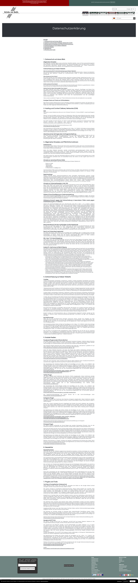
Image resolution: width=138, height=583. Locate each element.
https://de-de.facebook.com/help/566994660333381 (56, 371)
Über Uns (120, 558)
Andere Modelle (94, 567)
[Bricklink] (130, 575)
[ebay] (128, 575)
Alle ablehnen (126, 581)
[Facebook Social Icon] (122, 575)
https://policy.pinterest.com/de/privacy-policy (54, 443)
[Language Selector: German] (114, 18)
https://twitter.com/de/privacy (50, 383)
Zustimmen (132, 581)
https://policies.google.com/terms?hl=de (53, 545)
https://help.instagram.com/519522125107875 (54, 417)
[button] (134, 9)
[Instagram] (120, 575)
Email (19, 563)
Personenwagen (94, 564)
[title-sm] (132, 575)
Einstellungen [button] (119, 581)
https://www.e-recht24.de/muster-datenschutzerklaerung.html (58, 548)
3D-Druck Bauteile (94, 569)
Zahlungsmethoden (122, 567)
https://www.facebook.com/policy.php (52, 372)
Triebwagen (93, 562)
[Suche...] (134, 18)
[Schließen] (136, 581)
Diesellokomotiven (94, 559)
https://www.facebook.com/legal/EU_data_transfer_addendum (59, 370)
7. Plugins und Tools (49, 49)
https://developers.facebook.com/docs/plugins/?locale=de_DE (58, 347)
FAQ (120, 562)
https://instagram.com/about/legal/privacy (53, 421)
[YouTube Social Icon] (126, 575)
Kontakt (120, 559)
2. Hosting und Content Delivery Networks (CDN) (57, 42)
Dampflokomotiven (94, 558)
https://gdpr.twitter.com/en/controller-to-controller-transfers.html (59, 392)
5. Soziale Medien (48, 47)
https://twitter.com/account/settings (52, 395)
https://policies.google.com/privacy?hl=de (53, 517)
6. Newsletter (47, 48)
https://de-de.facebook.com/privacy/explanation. (55, 358)
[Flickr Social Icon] (124, 575)
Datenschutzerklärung (123, 569)
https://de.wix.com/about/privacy (51, 126)
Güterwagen (93, 563)
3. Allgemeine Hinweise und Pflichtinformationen (58, 44)
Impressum (121, 568)
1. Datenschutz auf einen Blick (52, 41)
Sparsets (93, 568)
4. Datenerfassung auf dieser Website (54, 45)
